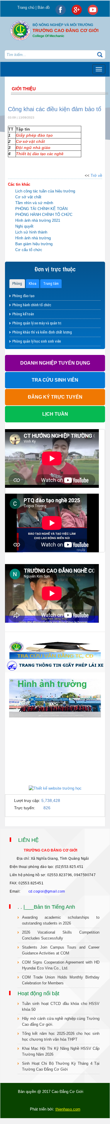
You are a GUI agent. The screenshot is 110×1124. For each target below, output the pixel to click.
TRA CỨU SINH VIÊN (55, 380)
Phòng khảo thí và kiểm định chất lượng (42, 332)
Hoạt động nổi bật (38, 993)
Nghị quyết (24, 226)
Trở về (96, 175)
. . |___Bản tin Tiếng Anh (46, 907)
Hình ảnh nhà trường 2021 (37, 220)
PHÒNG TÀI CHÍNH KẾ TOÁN (41, 208)
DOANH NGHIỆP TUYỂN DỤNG (55, 362)
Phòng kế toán (23, 314)
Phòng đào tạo (23, 296)
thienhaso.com (27, 823)
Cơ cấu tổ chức (28, 250)
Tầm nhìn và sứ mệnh (34, 203)
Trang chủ (25, 7)
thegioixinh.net (12, 823)
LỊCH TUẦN (55, 414)
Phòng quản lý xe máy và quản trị (36, 323)
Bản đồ (44, 7)
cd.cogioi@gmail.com (46, 891)
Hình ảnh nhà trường (33, 238)
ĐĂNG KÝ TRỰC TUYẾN (55, 397)
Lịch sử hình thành (31, 232)
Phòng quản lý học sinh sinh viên (36, 341)
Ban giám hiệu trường (34, 244)
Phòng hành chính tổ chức (31, 305)
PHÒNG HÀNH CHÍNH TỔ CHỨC (43, 214)
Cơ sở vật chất (28, 197)
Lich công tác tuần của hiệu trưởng (45, 191)
